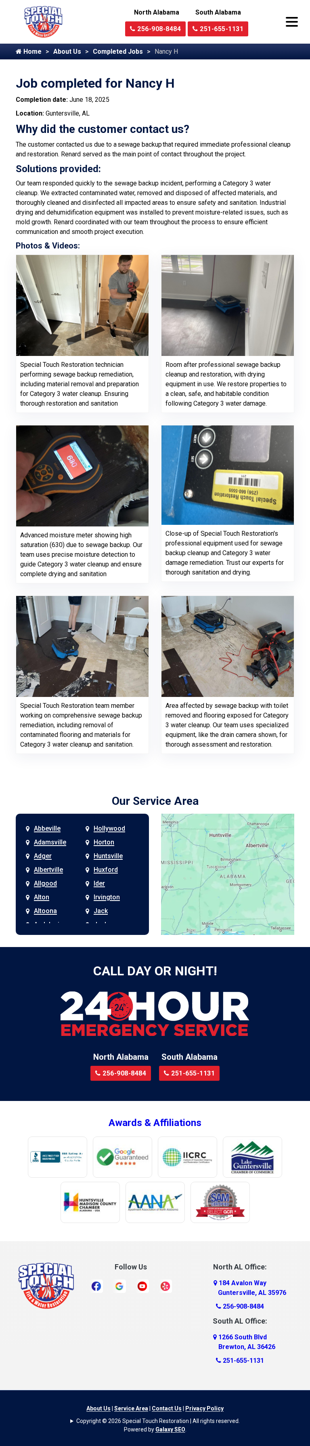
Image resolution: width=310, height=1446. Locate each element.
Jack (101, 911)
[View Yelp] (165, 1286)
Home (32, 51)
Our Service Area (155, 801)
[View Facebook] (96, 1286)
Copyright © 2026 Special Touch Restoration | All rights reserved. (158, 1421)
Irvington (107, 897)
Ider (99, 883)
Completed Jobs (118, 51)
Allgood (45, 883)
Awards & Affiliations (155, 1122)
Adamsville (50, 842)
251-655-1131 (221, 29)
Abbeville (47, 828)
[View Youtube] (142, 1286)
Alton (41, 897)
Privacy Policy (204, 1408)
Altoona (45, 911)
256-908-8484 (158, 29)
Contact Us (167, 1408)
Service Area (131, 1408)
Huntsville (108, 856)
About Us (67, 51)
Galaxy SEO (170, 1429)
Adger (43, 856)
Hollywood (109, 828)
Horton (104, 842)
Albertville (48, 869)
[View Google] (119, 1286)
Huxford (106, 869)
